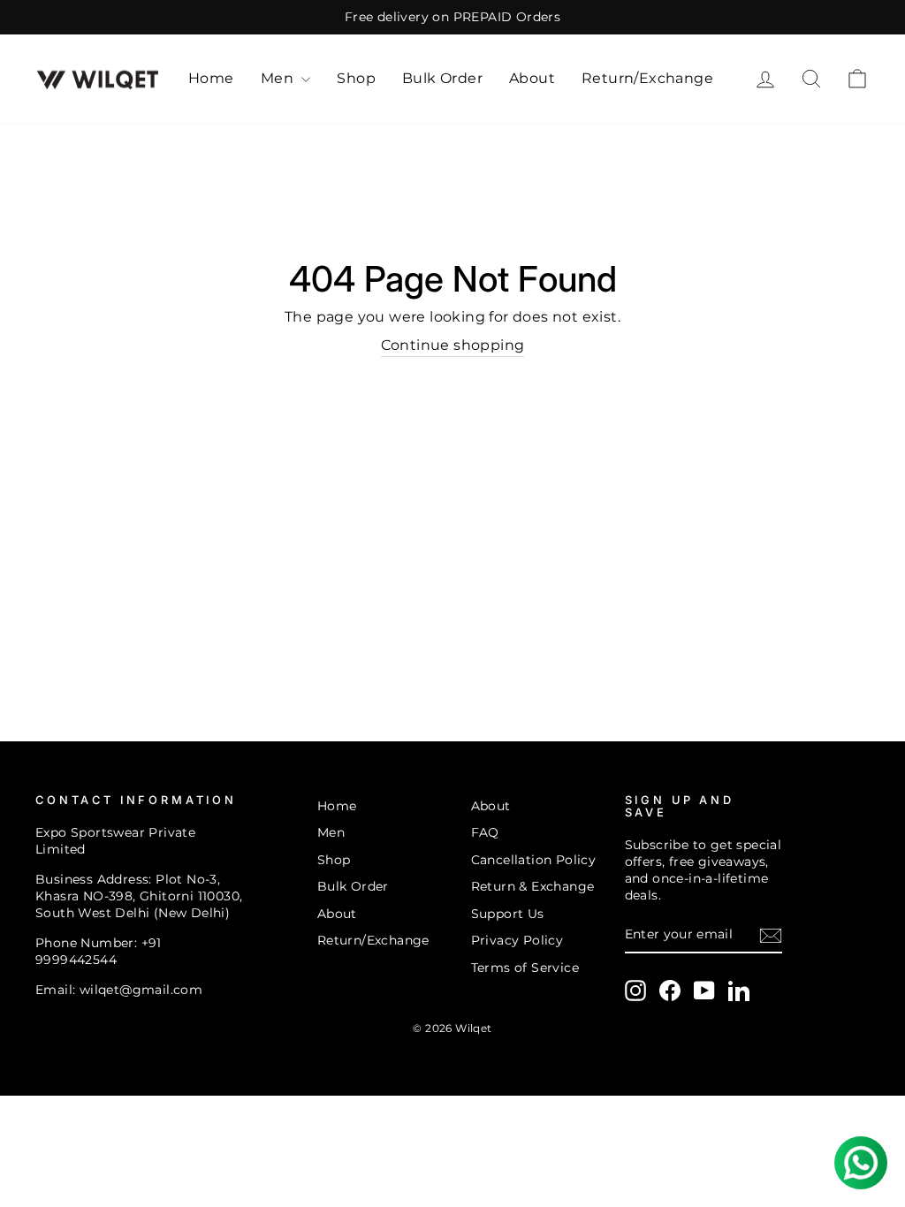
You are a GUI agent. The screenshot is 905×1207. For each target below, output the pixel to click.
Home (211, 78)
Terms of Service (525, 967)
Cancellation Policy (534, 860)
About (532, 78)
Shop (356, 78)
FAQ (485, 832)
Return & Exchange (533, 886)
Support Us (507, 914)
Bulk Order (442, 78)
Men (279, 78)
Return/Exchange (647, 78)
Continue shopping (453, 345)
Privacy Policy (517, 940)
